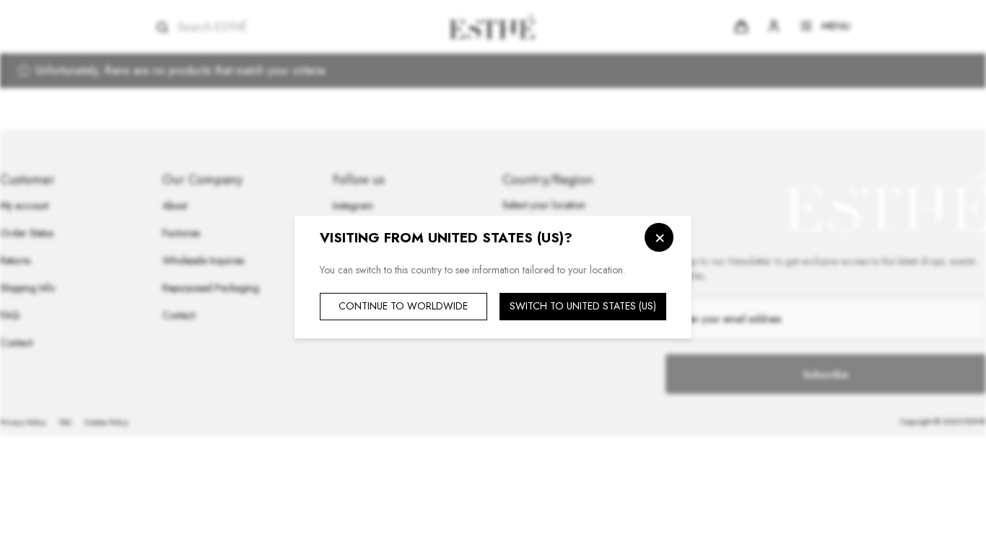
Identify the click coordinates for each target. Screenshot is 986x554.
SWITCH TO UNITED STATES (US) (583, 306)
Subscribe (825, 374)
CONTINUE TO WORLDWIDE (403, 306)
